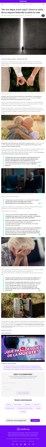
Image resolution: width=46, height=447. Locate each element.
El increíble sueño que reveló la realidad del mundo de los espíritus (22, 366)
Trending (14, 4)
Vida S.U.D (36, 404)
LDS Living (8, 330)
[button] (2, 4)
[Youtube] (25, 444)
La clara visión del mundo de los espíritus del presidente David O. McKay (23, 369)
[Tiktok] (21, 444)
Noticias (19, 4)
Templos (38, 408)
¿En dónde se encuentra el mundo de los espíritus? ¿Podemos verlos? (22, 367)
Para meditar (17, 404)
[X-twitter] (29, 444)
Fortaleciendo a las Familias (25, 408)
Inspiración (25, 4)
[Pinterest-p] (33, 444)
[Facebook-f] (16, 444)
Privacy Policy (23, 441)
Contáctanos (14, 441)
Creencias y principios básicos (7, 15)
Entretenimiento (10, 408)
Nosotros (31, 4)
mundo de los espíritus (19, 15)
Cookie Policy (31, 441)
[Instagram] (12, 444)
